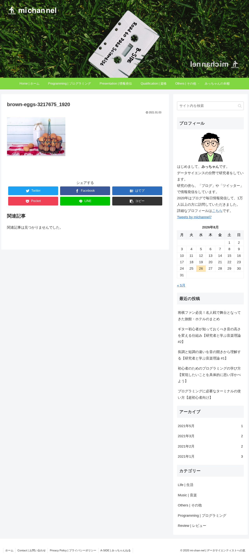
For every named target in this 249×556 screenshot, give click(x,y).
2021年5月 (210, 426)
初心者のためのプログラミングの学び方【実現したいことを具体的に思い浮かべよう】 (209, 374)
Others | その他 (190, 505)
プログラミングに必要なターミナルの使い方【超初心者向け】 (209, 394)
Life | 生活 (185, 485)
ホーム (9, 550)
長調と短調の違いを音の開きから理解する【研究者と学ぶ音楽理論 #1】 (209, 355)
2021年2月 (210, 446)
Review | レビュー (192, 526)
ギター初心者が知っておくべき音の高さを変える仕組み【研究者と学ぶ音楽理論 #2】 (209, 335)
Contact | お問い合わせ (32, 550)
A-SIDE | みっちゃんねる (115, 550)
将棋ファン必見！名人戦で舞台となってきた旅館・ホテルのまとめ (209, 316)
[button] (239, 106)
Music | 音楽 (187, 495)
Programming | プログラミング (202, 516)
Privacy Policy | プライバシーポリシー (73, 550)
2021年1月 (210, 456)
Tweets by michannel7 (194, 217)
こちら (217, 211)
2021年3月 (210, 436)
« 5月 (181, 285)
